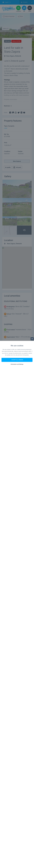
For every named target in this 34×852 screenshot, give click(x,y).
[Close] (32, 338)
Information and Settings (17, 364)
